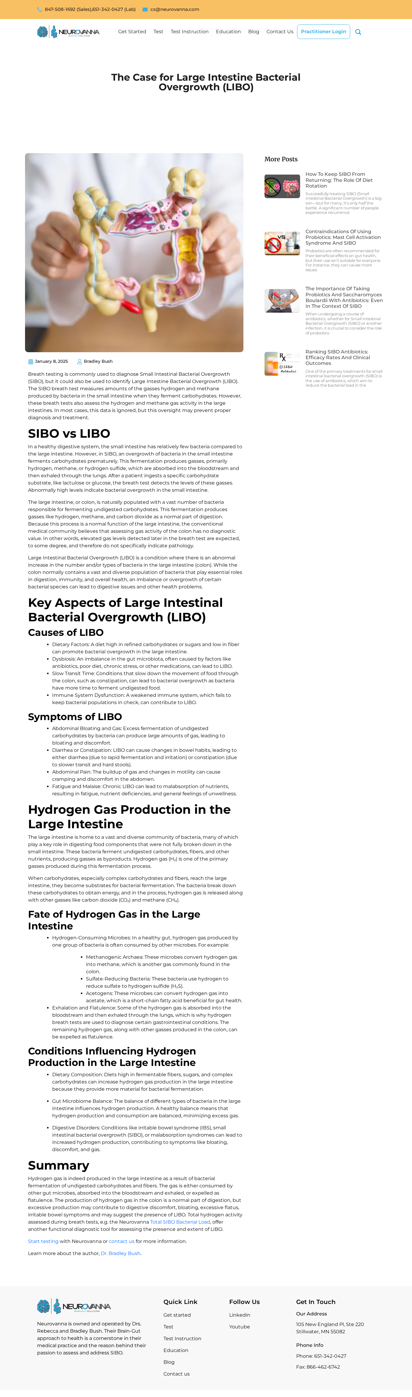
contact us (122, 1241)
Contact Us (280, 31)
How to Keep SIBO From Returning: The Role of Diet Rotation (339, 179)
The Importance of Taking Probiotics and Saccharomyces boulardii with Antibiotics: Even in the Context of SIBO (344, 297)
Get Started (132, 31)
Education (228, 31)
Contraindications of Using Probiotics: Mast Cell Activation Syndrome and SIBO (343, 237)
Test (158, 31)
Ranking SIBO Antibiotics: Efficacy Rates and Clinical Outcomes (338, 357)
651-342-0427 (330, 1356)
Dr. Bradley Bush (121, 1253)
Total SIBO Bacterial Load (180, 1222)
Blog (253, 31)
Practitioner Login (323, 31)
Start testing (43, 1241)
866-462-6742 (323, 1367)
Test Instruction (190, 31)
